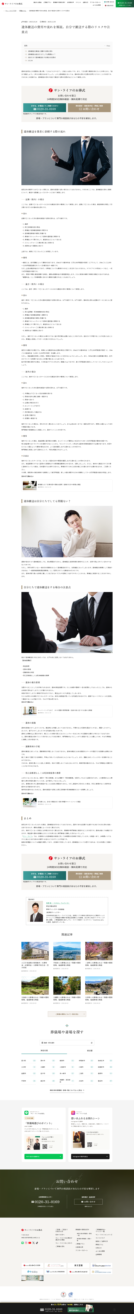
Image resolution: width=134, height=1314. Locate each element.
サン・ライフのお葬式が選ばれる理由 (64, 1239)
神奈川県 (44, 1050)
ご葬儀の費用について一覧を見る (67, 1014)
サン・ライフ (27, 836)
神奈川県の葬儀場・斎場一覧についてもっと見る (66, 1090)
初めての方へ (60, 1235)
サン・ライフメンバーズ (104, 1235)
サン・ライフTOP (10, 10)
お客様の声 (70, 2)
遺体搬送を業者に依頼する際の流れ (40, 51)
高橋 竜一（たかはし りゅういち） (58, 903)
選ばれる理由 (38, 2)
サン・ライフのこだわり (64, 1243)
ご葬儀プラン (47, 2)
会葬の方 (85, 2)
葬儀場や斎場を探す (59, 2)
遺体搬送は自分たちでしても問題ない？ (42, 54)
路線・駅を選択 (49, 1043)
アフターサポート (82, 1250)
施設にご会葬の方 (102, 1241)
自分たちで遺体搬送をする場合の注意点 (42, 57)
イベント (78, 2)
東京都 (90, 1050)
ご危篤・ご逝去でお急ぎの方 (62, 1230)
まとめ (30, 60)
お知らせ (99, 1248)
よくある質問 (97, 5)
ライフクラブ (100, 1238)
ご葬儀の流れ (60, 1246)
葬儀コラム (23, 10)
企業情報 (99, 1254)
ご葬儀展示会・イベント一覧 (101, 1230)
